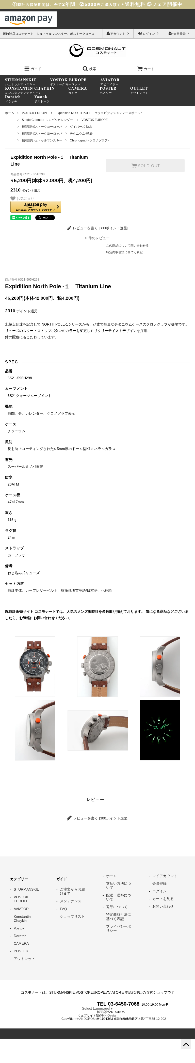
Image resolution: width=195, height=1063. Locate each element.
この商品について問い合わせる (127, 245)
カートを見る (163, 899)
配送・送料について (118, 897)
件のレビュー (97, 238)
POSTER (21, 951)
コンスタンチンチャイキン (30, 90)
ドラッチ (13, 98)
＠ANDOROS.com (89, 1019)
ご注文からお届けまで (72, 891)
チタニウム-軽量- (81, 133)
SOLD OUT (148, 165)
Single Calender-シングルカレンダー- (48, 120)
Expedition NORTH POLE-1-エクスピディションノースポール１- (100, 113)
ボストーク (42, 98)
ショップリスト (72, 916)
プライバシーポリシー (118, 928)
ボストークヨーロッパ (68, 82)
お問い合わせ (163, 906)
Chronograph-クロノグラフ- (89, 140)
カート (149, 69)
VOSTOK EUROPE (35, 113)
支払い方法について (118, 885)
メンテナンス (70, 901)
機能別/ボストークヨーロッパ (42, 126)
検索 (92, 69)
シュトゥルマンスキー (20, 82)
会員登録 (179, 34)
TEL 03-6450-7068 (118, 1004)
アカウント (118, 34)
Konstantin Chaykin (22, 918)
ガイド (35, 69)
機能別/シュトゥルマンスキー (42, 140)
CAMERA (21, 943)
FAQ (63, 909)
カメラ (77, 90)
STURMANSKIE (26, 889)
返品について (116, 907)
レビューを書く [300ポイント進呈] (100, 228)
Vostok (19, 928)
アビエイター (110, 82)
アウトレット (139, 90)
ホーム (9, 113)
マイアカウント (164, 876)
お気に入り (24, 199)
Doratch (20, 936)
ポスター (108, 90)
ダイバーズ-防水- (81, 126)
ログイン (149, 34)
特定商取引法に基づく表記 (124, 252)
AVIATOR (21, 909)
